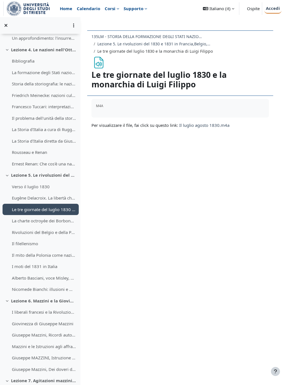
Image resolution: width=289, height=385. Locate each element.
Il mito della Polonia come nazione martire (44, 255)
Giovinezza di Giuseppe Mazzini (42, 323)
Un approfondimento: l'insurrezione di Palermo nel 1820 (44, 38)
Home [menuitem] (66, 8)
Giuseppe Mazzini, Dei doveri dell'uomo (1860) (44, 369)
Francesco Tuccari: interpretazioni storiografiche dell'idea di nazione (44, 106)
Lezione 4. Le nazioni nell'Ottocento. (43, 49)
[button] (218, 8)
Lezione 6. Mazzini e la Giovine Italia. (43, 301)
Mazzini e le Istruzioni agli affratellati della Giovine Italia (44, 346)
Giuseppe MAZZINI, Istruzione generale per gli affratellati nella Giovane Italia (44, 357)
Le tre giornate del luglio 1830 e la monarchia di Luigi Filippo (44, 209)
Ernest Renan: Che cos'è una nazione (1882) (44, 164)
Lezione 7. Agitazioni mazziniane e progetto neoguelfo (43, 380)
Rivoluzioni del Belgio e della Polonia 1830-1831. (44, 232)
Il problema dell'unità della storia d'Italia (44, 118)
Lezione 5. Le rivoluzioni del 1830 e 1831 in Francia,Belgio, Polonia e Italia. (43, 175)
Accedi (273, 8)
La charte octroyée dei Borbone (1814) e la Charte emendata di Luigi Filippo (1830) (44, 221)
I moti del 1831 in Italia (34, 266)
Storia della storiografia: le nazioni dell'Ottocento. (44, 84)
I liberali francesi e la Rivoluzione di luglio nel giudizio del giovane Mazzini (44, 312)
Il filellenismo (25, 243)
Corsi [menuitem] (110, 8)
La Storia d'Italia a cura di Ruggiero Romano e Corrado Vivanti (44, 129)
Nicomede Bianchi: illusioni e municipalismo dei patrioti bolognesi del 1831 (44, 289)
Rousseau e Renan (29, 152)
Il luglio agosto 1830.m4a (204, 125)
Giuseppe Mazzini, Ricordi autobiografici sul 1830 (44, 335)
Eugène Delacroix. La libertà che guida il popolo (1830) (44, 198)
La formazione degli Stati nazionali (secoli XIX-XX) (44, 72)
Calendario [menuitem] (88, 8)
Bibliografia (23, 61)
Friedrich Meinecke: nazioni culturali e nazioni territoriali (44, 95)
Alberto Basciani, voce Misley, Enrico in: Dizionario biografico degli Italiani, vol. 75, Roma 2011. (44, 278)
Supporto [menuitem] (133, 8)
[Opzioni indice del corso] (73, 25)
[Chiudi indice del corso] (5, 25)
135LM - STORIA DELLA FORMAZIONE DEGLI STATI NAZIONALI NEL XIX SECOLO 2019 (147, 36)
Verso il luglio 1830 (31, 186)
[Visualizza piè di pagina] (275, 371)
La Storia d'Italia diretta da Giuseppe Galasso (44, 141)
